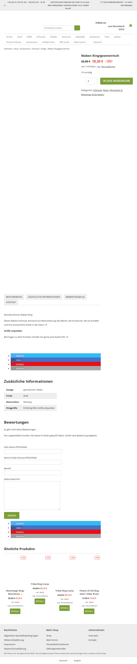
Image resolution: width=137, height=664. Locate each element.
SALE (19, 36)
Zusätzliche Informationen (44, 296)
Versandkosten (108, 66)
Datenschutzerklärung (15, 648)
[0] (129, 29)
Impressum (9, 644)
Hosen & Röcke (13, 42)
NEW (29, 36)
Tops (107, 36)
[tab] (14, 297)
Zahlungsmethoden (56, 648)
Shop (16, 48)
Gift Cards (64, 42)
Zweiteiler (80, 36)
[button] (18, 355)
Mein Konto (80, 42)
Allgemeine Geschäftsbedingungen (21, 635)
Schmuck (40, 36)
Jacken (117, 36)
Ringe (43, 48)
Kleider (53, 36)
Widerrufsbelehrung (14, 639)
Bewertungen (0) (75, 296)
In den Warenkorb (116, 81)
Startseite (8, 48)
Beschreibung (14, 296)
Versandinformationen (57, 644)
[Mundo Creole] (23, 22)
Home (9, 36)
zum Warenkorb (116, 26)
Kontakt (11, 302)
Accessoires (31, 42)
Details (15, 611)
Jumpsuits (95, 36)
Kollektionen (48, 42)
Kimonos (66, 36)
